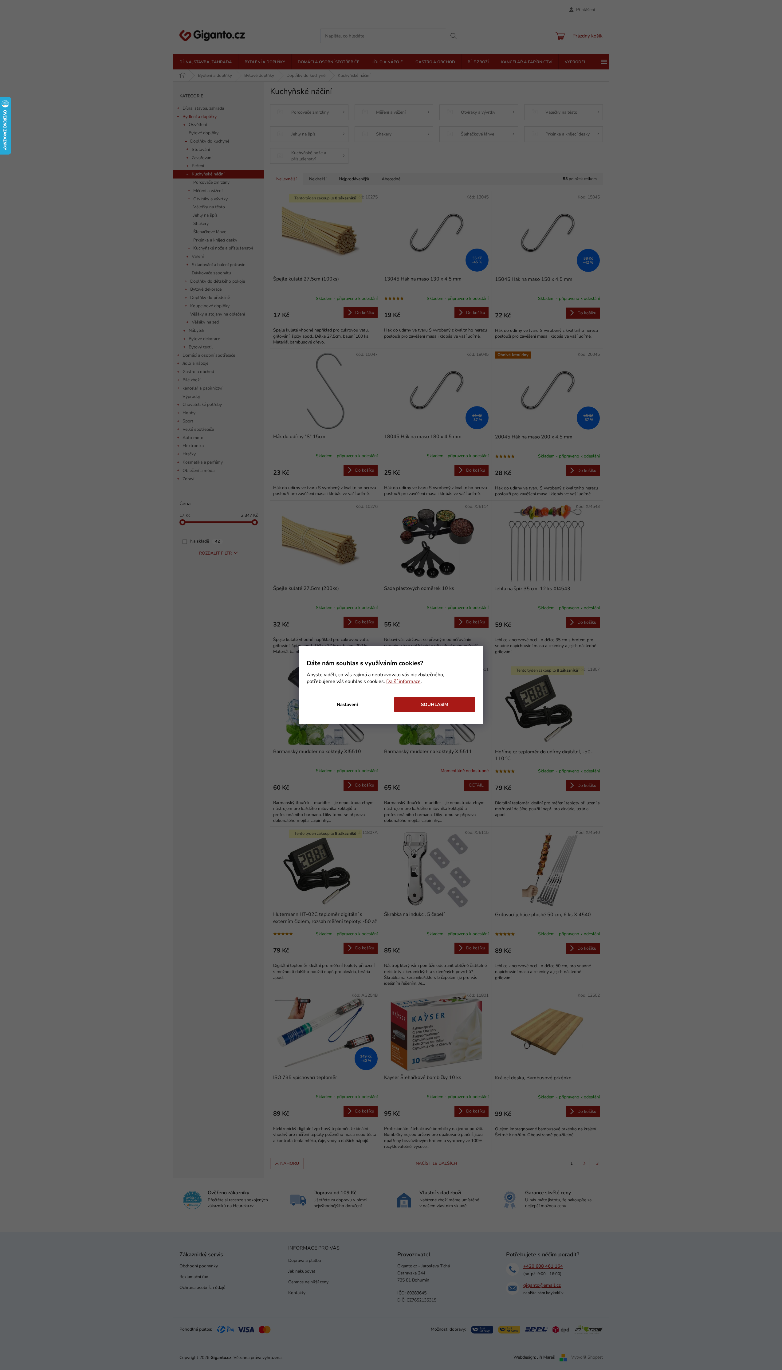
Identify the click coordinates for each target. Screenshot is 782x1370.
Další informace (403, 681)
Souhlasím (434, 704)
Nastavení (347, 704)
